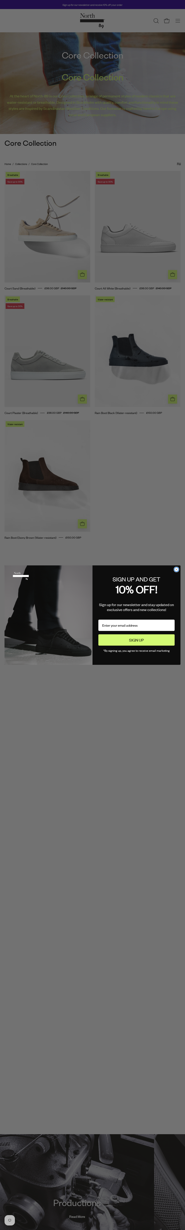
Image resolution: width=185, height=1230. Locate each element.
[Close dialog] (176, 569)
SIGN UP (136, 639)
